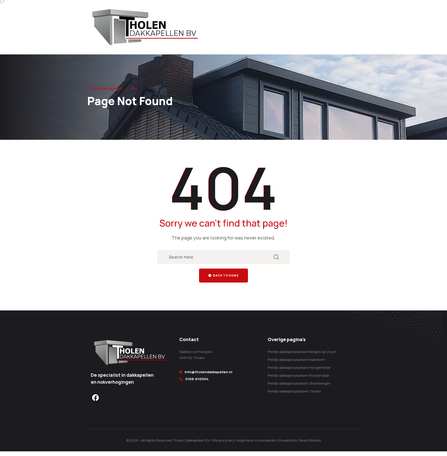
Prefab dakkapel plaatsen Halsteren (296, 359)
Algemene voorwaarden (257, 440)
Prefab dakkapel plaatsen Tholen (294, 391)
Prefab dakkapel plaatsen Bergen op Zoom (302, 351)
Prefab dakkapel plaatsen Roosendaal (298, 375)
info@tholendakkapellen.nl (208, 371)
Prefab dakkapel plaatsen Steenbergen (299, 383)
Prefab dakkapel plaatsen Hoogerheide (299, 367)
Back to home (225, 275)
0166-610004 (197, 378)
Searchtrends (310, 440)
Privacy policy (224, 440)
